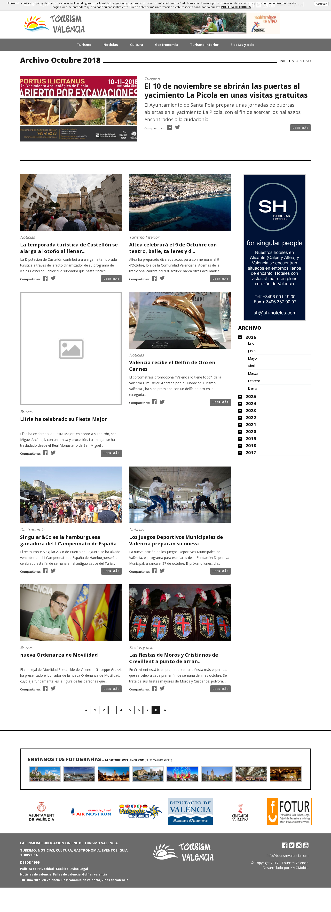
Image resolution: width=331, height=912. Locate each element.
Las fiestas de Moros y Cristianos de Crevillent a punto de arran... (173, 658)
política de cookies (236, 7)
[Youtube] (305, 845)
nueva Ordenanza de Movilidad (59, 655)
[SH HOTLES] (274, 247)
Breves (26, 411)
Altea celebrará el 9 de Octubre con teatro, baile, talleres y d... (173, 247)
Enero (252, 388)
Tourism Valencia (295, 862)
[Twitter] (291, 845)
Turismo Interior (204, 44)
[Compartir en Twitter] (176, 127)
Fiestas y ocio (242, 44)
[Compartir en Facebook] (169, 127)
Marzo (253, 373)
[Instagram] (298, 845)
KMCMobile (299, 867)
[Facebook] (284, 845)
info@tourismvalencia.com (124, 760)
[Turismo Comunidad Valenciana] (215, 23)
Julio (251, 343)
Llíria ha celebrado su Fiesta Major (63, 419)
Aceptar (321, 3)
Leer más (300, 128)
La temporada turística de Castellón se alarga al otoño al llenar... (69, 247)
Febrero (254, 381)
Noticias (110, 44)
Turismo (84, 44)
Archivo (249, 328)
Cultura (136, 44)
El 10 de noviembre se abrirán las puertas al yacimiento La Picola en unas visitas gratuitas (226, 90)
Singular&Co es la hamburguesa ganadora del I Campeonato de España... (70, 540)
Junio (252, 351)
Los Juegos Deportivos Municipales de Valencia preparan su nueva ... (176, 540)
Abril (251, 366)
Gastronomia (166, 44)
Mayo (252, 358)
